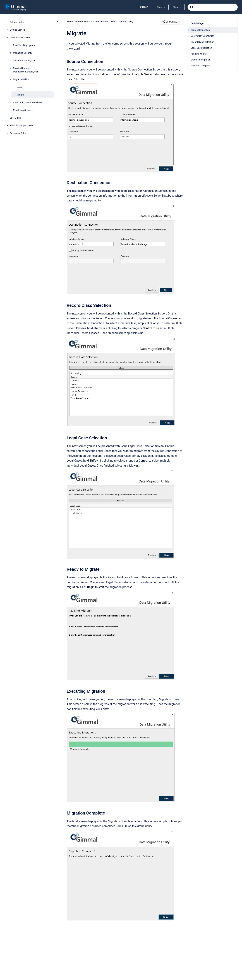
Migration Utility (21, 79)
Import (20, 87)
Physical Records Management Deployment (26, 70)
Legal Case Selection (201, 48)
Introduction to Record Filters (27, 102)
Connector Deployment (24, 60)
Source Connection (200, 30)
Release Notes (17, 22)
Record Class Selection (202, 42)
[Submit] (192, 7)
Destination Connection (202, 36)
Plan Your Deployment (24, 45)
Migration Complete (200, 65)
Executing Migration (200, 59)
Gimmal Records (83, 21)
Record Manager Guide (21, 125)
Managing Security (22, 53)
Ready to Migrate (199, 53)
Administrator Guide (20, 37)
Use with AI (171, 21)
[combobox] (213, 7)
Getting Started (17, 29)
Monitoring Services (23, 110)
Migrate (20, 94)
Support (144, 7)
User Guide (15, 117)
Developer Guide (18, 133)
